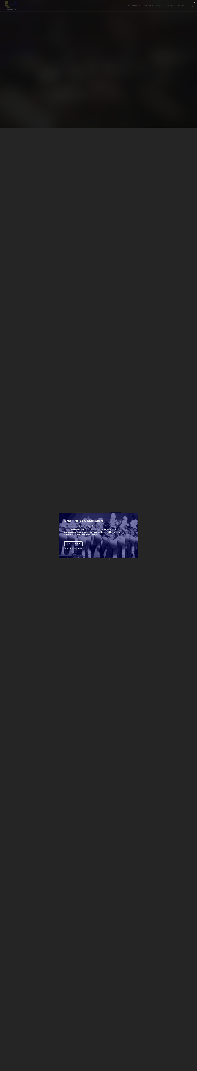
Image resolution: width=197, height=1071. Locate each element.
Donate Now (73, 544)
